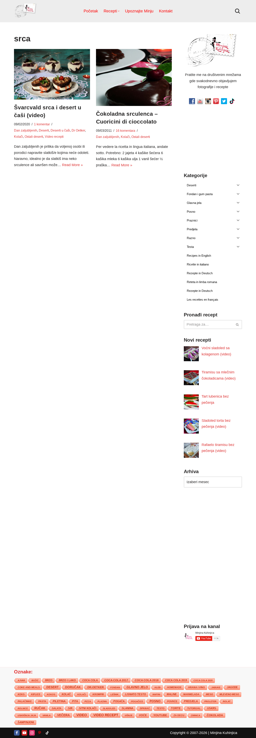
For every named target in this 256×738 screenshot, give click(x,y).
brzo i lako (67, 680)
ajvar (21, 680)
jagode (232, 687)
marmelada (191, 694)
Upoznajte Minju (139, 11)
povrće (172, 701)
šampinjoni (26, 722)
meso (209, 694)
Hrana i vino (196, 687)
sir (70, 708)
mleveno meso (229, 694)
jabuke (215, 687)
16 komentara (125, 130)
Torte (176, 708)
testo (160, 708)
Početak (91, 11)
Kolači (18, 136)
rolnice (23, 708)
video (81, 715)
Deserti (44, 130)
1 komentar (42, 124)
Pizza (88, 701)
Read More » (72, 165)
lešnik (115, 694)
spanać (145, 708)
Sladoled (109, 708)
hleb (158, 687)
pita (75, 701)
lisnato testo (135, 694)
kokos (51, 694)
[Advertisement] (52, 202)
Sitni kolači (87, 708)
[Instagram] (32, 733)
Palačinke (25, 701)
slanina (127, 708)
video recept (105, 715)
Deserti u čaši (60, 130)
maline (172, 694)
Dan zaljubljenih (25, 130)
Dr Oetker (78, 130)
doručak (73, 687)
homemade (174, 687)
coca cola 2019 (176, 680)
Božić (35, 680)
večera (63, 715)
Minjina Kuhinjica (223, 733)
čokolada (215, 715)
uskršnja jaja (27, 715)
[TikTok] (47, 733)
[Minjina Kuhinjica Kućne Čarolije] (26, 11)
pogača (119, 701)
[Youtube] (24, 733)
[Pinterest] (39, 733)
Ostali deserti (34, 136)
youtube (160, 715)
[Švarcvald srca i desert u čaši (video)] (52, 74)
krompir (98, 694)
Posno (155, 701)
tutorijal (194, 708)
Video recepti (54, 136)
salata (56, 708)
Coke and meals (29, 687)
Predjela (191, 701)
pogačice (137, 701)
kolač (66, 694)
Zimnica (195, 715)
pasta (42, 701)
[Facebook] (17, 733)
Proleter (210, 701)
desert (52, 687)
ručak (39, 708)
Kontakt (166, 11)
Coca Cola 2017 (116, 680)
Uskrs (211, 708)
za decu (179, 715)
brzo (48, 680)
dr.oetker (95, 687)
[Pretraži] (237, 11)
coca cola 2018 (147, 680)
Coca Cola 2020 (203, 680)
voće (143, 715)
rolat (227, 701)
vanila (47, 715)
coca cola (90, 680)
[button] (118, 11)
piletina (59, 701)
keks (21, 694)
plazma (102, 701)
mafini (156, 694)
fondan (115, 687)
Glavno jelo (137, 687)
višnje (128, 715)
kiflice (35, 694)
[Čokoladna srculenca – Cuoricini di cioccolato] (134, 77)
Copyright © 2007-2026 (188, 733)
